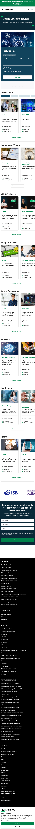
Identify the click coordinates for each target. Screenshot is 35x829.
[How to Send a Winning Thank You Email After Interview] (9, 251)
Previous (14, 85)
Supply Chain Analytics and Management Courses (14, 594)
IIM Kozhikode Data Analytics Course (10, 734)
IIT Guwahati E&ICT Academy (8, 671)
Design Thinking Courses (7, 591)
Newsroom (4, 764)
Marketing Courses (6, 586)
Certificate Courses (6, 614)
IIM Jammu (4, 660)
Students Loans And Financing (9, 751)
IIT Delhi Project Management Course (10, 696)
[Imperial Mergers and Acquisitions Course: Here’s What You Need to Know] (9, 445)
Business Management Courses (9, 580)
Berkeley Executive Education (8, 668)
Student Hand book (6, 800)
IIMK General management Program (10, 739)
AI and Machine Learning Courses (9, 604)
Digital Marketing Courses (7, 564)
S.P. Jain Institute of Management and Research (13, 650)
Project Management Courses (8, 588)
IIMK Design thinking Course (8, 736)
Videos (2, 759)
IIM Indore (3, 652)
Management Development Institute (10, 658)
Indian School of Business (7, 629)
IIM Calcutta (4, 634)
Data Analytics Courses (7, 575)
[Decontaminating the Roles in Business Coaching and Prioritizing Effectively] (9, 202)
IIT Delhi (3, 645)
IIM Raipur (3, 674)
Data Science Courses (6, 572)
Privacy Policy (9, 534)
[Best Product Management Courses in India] (17, 39)
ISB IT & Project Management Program (11, 723)
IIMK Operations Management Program (11, 728)
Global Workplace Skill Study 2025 (9, 791)
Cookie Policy (4, 778)
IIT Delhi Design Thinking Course (9, 704)
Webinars (3, 762)
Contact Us (4, 786)
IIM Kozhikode (4, 639)
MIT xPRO (3, 636)
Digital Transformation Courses (9, 599)
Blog (2, 757)
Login (2, 797)
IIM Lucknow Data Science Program (10, 707)
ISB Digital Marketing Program (8, 718)
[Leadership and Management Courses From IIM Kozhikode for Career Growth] (9, 396)
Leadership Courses (6, 567)
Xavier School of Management (9, 655)
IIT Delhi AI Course (5, 694)
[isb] (11, 492)
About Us (3, 748)
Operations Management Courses (9, 596)
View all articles (16, 137)
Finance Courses (5, 583)
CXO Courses (4, 616)
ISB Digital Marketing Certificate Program (11, 726)
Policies (3, 772)
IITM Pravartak (4, 666)
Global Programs (5, 770)
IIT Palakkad (4, 663)
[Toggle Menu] (32, 9)
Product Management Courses (9, 570)
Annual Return (4, 783)
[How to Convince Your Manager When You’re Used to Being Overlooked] (9, 299)
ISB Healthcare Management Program (11, 715)
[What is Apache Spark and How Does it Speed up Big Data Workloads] (9, 154)
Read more (18, 77)
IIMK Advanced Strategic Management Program (13, 689)
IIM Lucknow (4, 642)
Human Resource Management (9, 578)
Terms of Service (5, 780)
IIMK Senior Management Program (10, 683)
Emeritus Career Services (7, 754)
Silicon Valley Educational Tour (9, 710)
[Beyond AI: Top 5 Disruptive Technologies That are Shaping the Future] (9, 348)
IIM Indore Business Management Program (12, 712)
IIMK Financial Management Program (10, 702)
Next (21, 85)
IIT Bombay (4, 647)
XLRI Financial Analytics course (9, 691)
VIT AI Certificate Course (7, 731)
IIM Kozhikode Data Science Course (10, 699)
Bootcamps (4, 619)
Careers (3, 788)
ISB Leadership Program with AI (9, 720)
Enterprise (3, 767)
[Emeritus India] (7, 9)
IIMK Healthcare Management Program (11, 686)
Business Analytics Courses (8, 602)
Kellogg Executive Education (8, 631)
